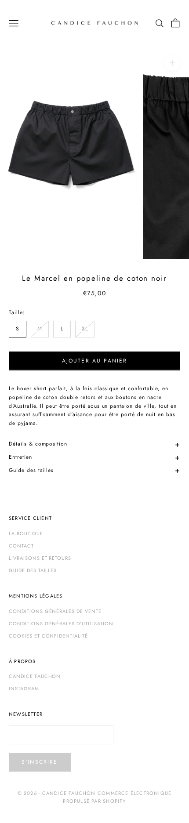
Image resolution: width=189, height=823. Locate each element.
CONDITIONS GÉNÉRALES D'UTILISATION (61, 623)
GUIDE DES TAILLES (33, 570)
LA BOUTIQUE (26, 533)
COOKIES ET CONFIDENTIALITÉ (48, 635)
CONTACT (21, 545)
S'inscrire (40, 762)
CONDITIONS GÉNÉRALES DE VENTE (55, 611)
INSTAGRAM (24, 688)
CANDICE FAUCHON (35, 676)
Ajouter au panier (94, 361)
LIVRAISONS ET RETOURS (40, 558)
